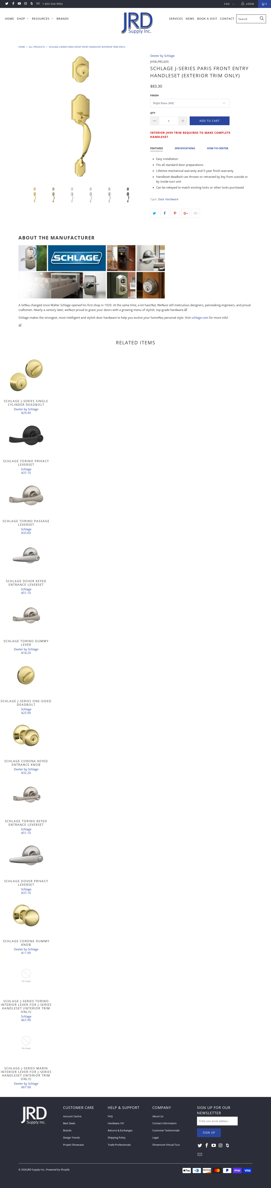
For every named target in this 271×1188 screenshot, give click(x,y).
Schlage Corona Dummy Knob (26, 915)
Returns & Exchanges (120, 1130)
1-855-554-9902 (52, 4)
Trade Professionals (119, 1144)
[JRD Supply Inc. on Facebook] (12, 4)
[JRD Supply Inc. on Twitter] (6, 4)
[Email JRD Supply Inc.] (37, 4)
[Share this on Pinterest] (175, 213)
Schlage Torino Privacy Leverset (26, 435)
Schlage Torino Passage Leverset (26, 495)
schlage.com (199, 318)
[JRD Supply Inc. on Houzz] (31, 4)
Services (176, 18)
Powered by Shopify (58, 1169)
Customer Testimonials (166, 1130)
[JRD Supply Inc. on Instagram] (25, 4)
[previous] (25, 120)
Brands (67, 1130)
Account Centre (72, 1116)
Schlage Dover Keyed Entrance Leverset (26, 555)
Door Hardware (168, 199)
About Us (157, 1116)
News (190, 18)
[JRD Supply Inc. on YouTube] (19, 4)
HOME (9, 18)
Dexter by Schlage (162, 56)
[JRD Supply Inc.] (137, 23)
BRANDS (63, 18)
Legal (155, 1137)
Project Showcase (73, 1144)
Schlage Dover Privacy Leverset (26, 855)
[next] (139, 120)
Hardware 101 (116, 1123)
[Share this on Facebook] (164, 213)
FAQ (110, 1116)
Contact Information (164, 1123)
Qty (152, 113)
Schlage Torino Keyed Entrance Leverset (26, 795)
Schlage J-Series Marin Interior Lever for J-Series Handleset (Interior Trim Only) (26, 1042)
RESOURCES (41, 18)
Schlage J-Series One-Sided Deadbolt (26, 675)
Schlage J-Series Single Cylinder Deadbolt (26, 375)
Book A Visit (207, 18)
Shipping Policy (117, 1137)
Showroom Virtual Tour (166, 1144)
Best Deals (69, 1123)
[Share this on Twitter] (154, 213)
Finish (154, 95)
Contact (227, 18)
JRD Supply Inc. (36, 1169)
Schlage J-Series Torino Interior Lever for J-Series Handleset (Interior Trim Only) (26, 975)
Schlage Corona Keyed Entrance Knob (26, 735)
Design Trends (71, 1137)
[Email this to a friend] (195, 213)
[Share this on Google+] (185, 213)
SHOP (21, 18)
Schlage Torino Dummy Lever (26, 615)
